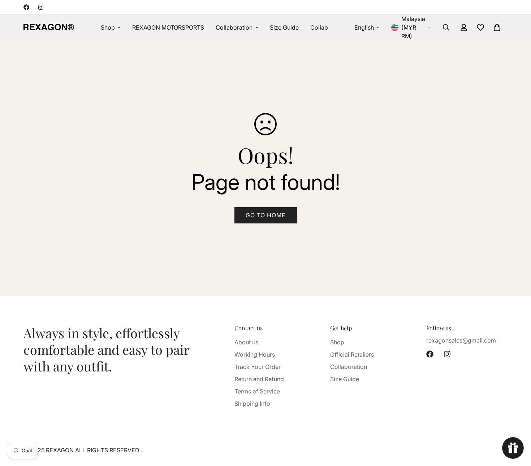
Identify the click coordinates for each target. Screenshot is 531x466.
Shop (108, 27)
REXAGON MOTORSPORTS (168, 27)
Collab (319, 27)
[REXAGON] (48, 27)
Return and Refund (259, 379)
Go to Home (266, 215)
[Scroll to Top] (517, 426)
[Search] (446, 27)
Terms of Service (257, 391)
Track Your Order (257, 366)
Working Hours (254, 354)
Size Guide (284, 27)
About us (246, 342)
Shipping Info (252, 403)
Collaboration (234, 27)
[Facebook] (26, 7)
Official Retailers (352, 354)
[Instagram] (41, 7)
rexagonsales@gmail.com (461, 340)
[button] (497, 27)
